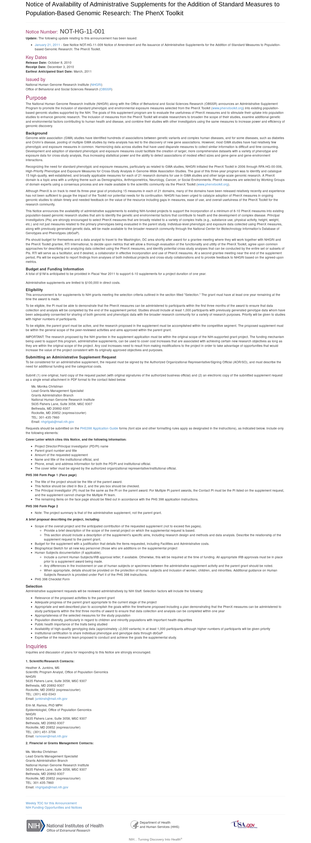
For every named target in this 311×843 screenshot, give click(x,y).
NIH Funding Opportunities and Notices (54, 807)
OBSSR (105, 89)
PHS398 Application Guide (99, 428)
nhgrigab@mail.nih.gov (57, 421)
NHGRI (96, 84)
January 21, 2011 (47, 44)
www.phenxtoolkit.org (227, 108)
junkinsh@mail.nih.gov (51, 698)
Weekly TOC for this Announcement (51, 803)
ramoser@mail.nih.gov (51, 736)
